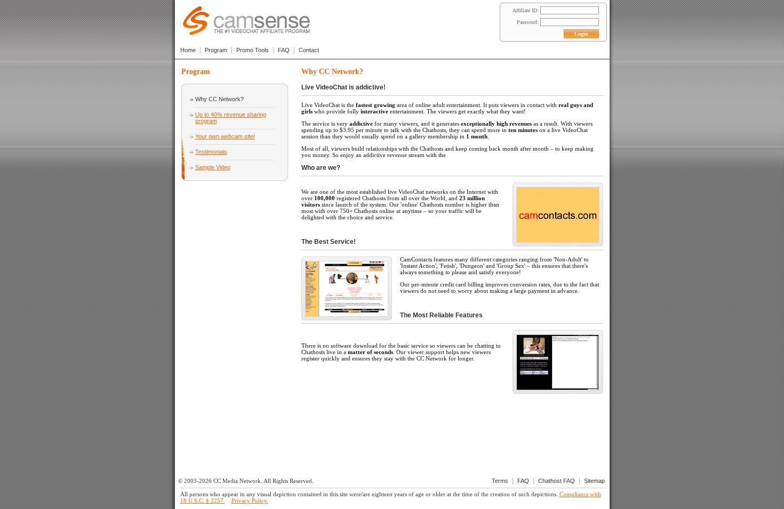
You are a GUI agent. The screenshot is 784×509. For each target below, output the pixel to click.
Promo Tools (252, 50)
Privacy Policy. (249, 500)
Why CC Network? (219, 99)
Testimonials (211, 152)
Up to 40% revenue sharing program (230, 117)
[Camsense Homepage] (246, 32)
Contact (309, 50)
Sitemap (594, 481)
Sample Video (212, 167)
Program (216, 50)
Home (188, 50)
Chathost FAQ (556, 481)
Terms (500, 481)
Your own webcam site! (225, 136)
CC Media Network (237, 481)
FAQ (284, 50)
